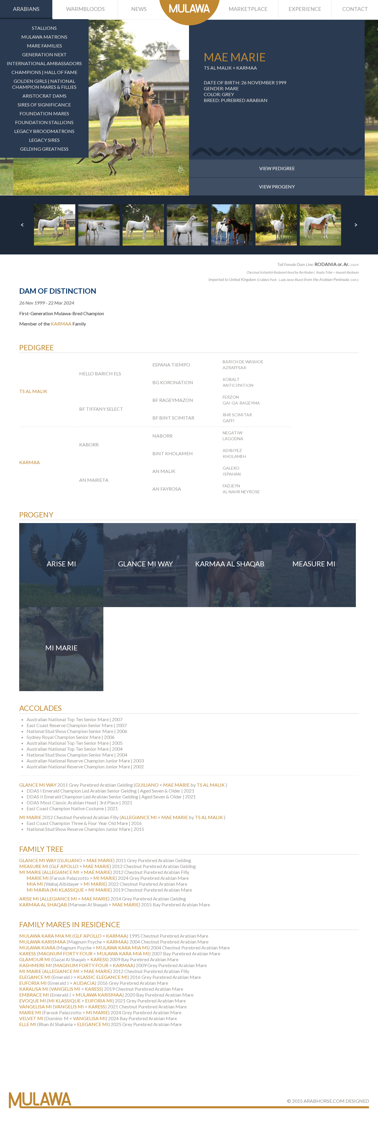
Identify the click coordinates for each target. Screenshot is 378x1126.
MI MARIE (30, 817)
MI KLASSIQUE (68, 889)
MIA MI (35, 884)
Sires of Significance (44, 104)
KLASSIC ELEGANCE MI (102, 977)
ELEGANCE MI (34, 977)
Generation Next (44, 54)
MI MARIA (38, 889)
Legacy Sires (44, 140)
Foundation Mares (44, 113)
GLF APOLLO (65, 866)
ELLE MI (27, 1024)
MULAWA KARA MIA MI (45, 935)
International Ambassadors (44, 63)
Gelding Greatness (44, 149)
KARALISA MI (33, 989)
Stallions (44, 28)
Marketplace (248, 9)
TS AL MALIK (218, 67)
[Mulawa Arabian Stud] (189, 12)
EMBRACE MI (34, 994)
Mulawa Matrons (44, 37)
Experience (305, 9)
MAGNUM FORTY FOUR (65, 953)
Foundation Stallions (44, 122)
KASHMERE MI (35, 965)
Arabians (26, 9)
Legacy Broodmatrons (44, 131)
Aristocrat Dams (44, 95)
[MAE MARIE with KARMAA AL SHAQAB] (101, 107)
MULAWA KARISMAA (42, 941)
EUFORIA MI (33, 983)
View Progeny (277, 186)
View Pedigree (277, 168)
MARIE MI (38, 878)
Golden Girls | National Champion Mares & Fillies (44, 84)
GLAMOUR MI (34, 959)
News (138, 9)
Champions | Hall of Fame (44, 72)
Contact (355, 9)
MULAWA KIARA (37, 947)
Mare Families (44, 45)
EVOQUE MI (32, 1000)
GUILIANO (147, 785)
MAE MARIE (176, 785)
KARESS (27, 953)
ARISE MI (29, 898)
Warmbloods (85, 9)
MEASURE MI (33, 866)
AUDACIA (84, 983)
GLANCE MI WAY (37, 785)
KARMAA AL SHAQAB (43, 904)
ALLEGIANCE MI (139, 817)
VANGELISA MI (35, 1006)
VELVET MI (31, 1018)
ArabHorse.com (324, 1101)
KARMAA (246, 67)
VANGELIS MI (65, 989)
